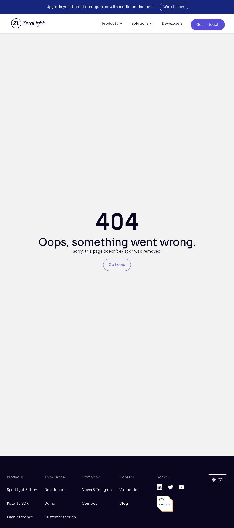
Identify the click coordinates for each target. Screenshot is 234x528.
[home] (28, 21)
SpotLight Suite (22, 490)
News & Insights (97, 490)
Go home (117, 265)
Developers (172, 23)
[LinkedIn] (159, 487)
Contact (89, 503)
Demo (49, 503)
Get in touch (207, 24)
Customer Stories (60, 517)
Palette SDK (18, 503)
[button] (112, 23)
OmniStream (20, 517)
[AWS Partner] (165, 504)
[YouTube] (181, 487)
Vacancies (129, 490)
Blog (123, 503)
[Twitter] (170, 487)
